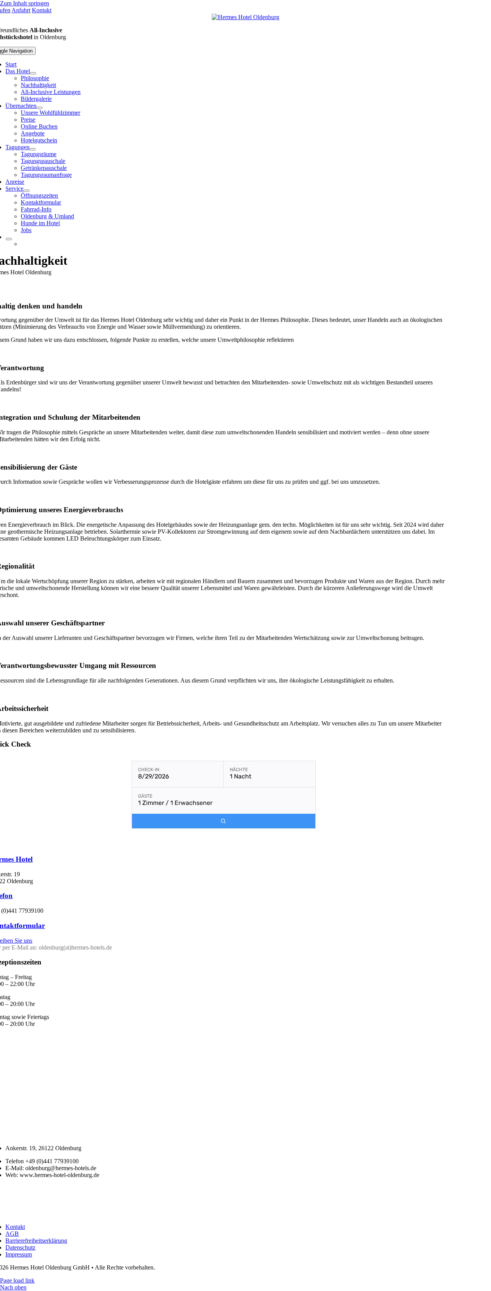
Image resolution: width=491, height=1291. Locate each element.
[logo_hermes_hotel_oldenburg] (245, 17)
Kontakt (41, 10)
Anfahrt (21, 10)
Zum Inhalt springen (24, 3)
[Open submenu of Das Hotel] (33, 73)
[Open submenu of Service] (26, 191)
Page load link (17, 1280)
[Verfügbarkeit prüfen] (223, 821)
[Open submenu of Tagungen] (33, 149)
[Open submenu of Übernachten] (39, 108)
